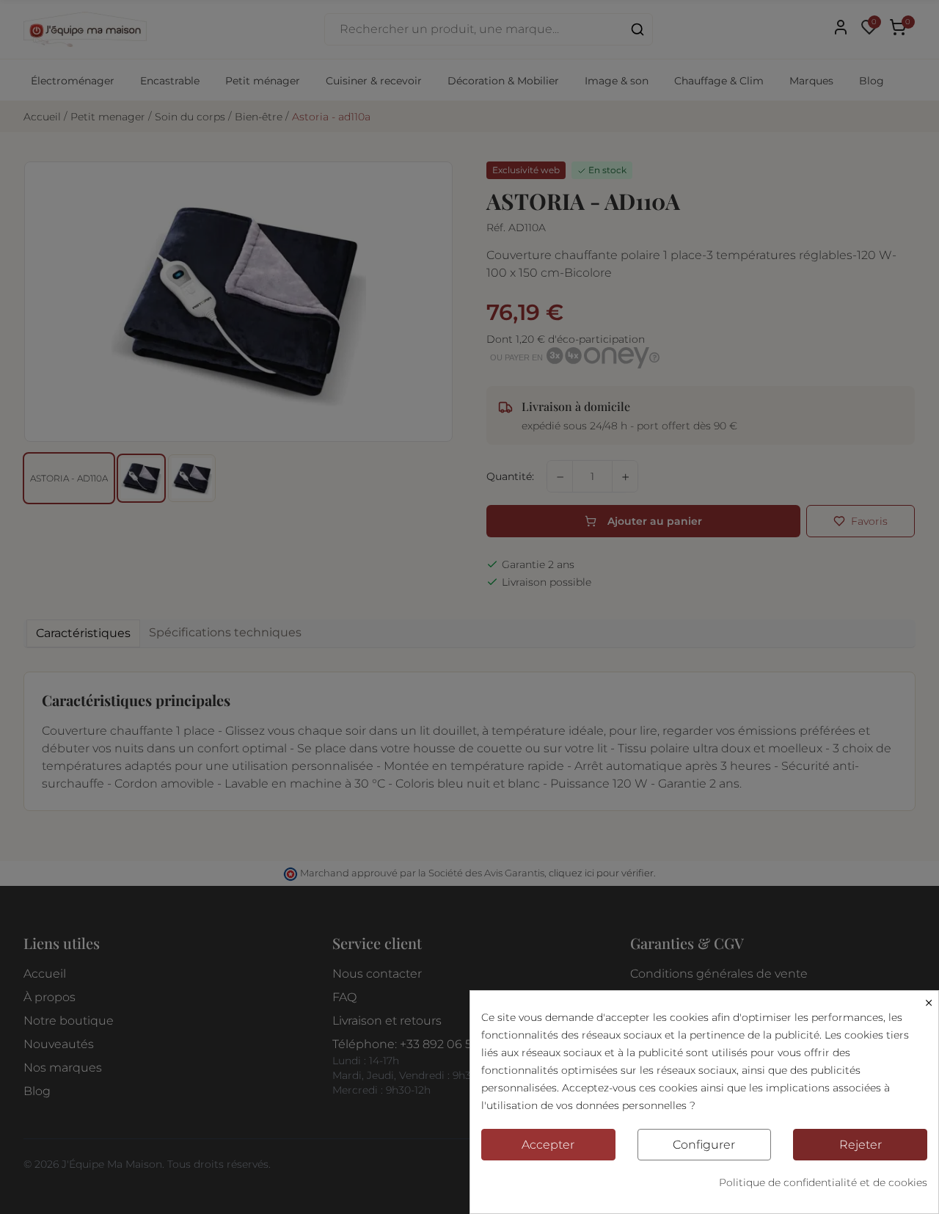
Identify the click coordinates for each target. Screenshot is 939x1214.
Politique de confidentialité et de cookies (823, 1182)
